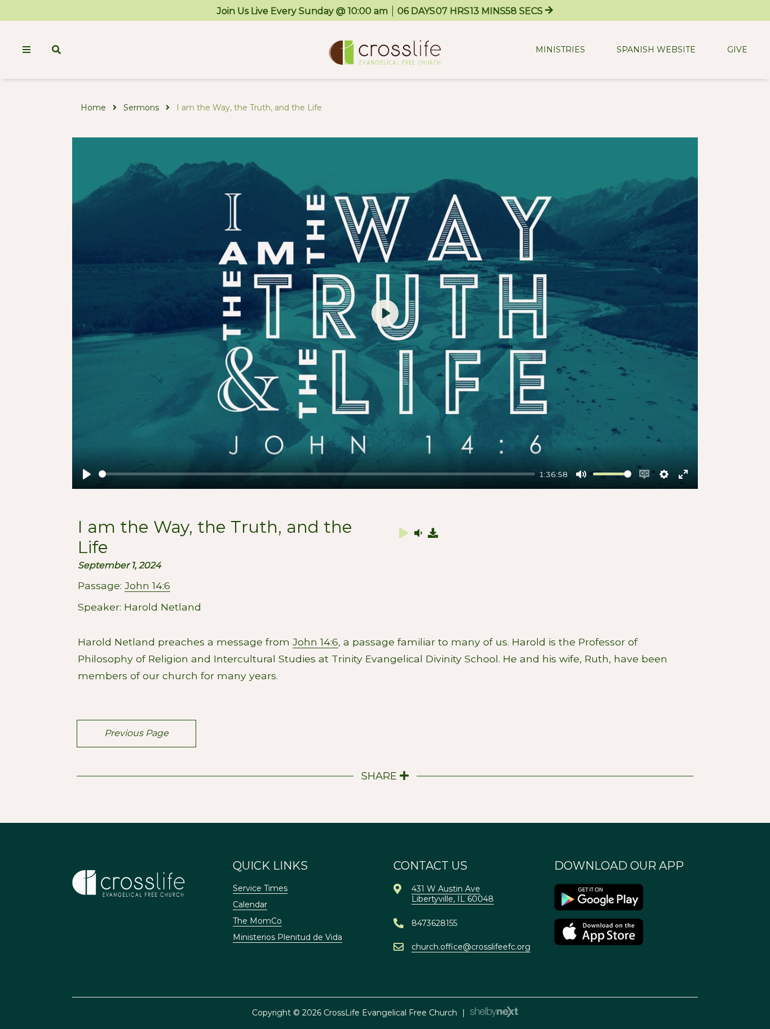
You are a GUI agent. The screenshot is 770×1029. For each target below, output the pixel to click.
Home (93, 108)
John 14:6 (147, 585)
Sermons (141, 108)
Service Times (260, 888)
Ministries (560, 49)
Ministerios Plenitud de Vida (287, 937)
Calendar (250, 904)
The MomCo (257, 921)
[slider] (317, 474)
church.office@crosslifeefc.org (470, 947)
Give (737, 49)
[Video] (404, 532)
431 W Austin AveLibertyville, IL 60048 (452, 894)
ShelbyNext (494, 1012)
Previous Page (136, 733)
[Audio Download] (433, 532)
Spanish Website (656, 49)
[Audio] (418, 532)
